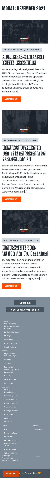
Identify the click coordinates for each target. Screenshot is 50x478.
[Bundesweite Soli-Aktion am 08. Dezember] (25, 222)
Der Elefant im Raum (11, 332)
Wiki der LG (8, 422)
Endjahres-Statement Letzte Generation (23, 59)
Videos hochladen (10, 453)
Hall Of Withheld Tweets (10, 443)
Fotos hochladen (10, 449)
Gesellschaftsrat (10, 347)
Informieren (6, 321)
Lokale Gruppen (10, 376)
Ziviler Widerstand (11, 399)
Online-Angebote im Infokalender (11, 370)
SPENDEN (11, 473)
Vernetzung (8, 339)
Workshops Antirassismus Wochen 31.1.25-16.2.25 (10, 456)
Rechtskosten (38, 429)
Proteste (31, 140)
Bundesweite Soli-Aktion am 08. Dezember (25, 250)
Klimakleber (8, 414)
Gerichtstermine (10, 407)
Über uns (5, 387)
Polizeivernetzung (10, 403)
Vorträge (7, 359)
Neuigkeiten (33, 50)
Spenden (35, 425)
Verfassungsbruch (11, 396)
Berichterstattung (10, 440)
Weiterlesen (11, 99)
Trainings (7, 363)
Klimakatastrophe (10, 343)
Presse (4, 425)
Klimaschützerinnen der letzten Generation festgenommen (24, 153)
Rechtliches (8, 367)
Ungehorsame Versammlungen (10, 353)
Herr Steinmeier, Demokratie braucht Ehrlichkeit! (11, 324)
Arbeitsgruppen (10, 379)
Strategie (7, 336)
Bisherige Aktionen (11, 410)
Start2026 (39, 456)
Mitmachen (6, 351)
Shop (6, 418)
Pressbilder (8, 437)
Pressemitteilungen (11, 433)
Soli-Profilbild (9, 383)
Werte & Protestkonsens (9, 390)
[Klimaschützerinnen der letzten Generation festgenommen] (25, 122)
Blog (5, 429)
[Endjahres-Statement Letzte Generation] (25, 32)
